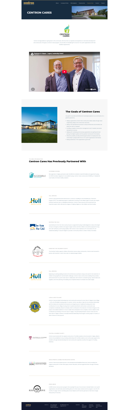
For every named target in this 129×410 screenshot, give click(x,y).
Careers (97, 3)
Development (74, 3)
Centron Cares (90, 3)
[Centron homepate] (28, 405)
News (96, 407)
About (57, 3)
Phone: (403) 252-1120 (53, 404)
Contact (103, 3)
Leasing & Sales (64, 3)
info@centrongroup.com (54, 407)
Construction (82, 3)
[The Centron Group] (29, 3)
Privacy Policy (98, 404)
